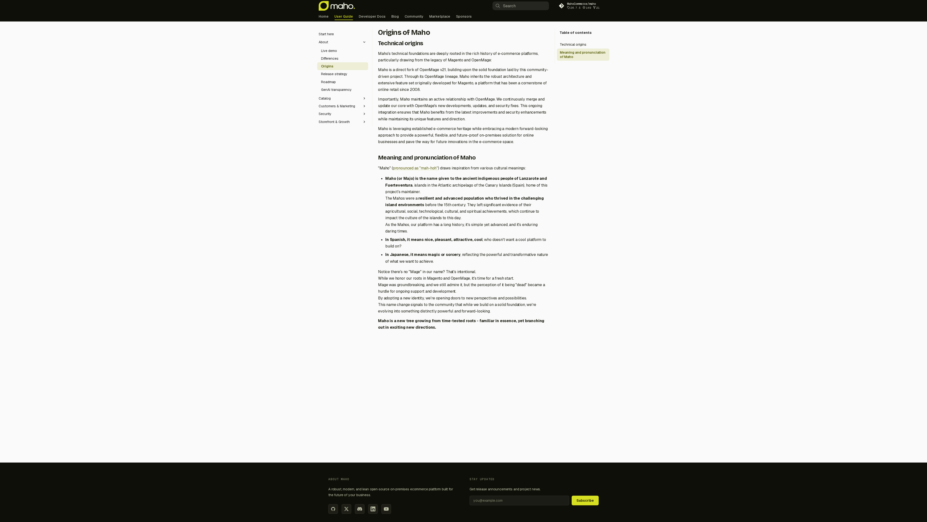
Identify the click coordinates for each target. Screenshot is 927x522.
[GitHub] (333, 509)
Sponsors (464, 16)
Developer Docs (372, 16)
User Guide (343, 16)
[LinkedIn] (373, 509)
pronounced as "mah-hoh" (415, 168)
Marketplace (439, 16)
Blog (395, 16)
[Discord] (360, 509)
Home (324, 16)
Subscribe (585, 500)
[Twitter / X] (346, 509)
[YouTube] (386, 509)
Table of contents (576, 32)
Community (414, 16)
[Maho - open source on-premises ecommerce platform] (337, 5)
